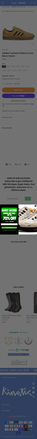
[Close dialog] (35, 206)
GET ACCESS (9, 227)
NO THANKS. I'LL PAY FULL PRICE (9, 230)
